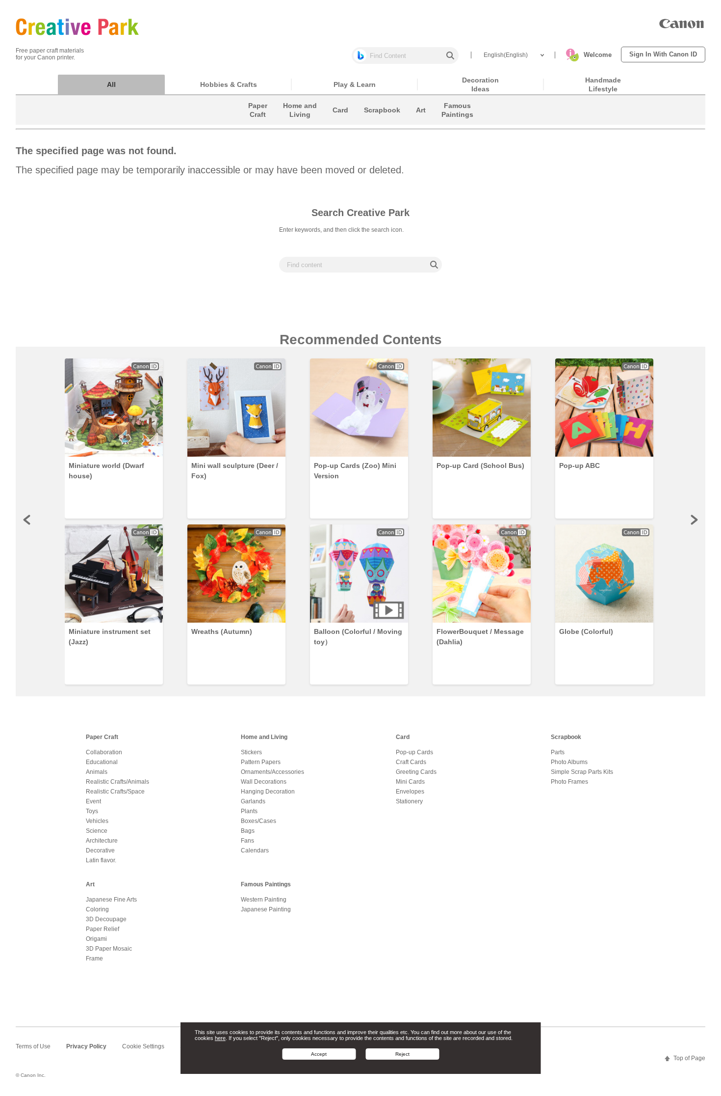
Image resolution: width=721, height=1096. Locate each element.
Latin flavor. (101, 860)
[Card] (340, 122)
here (220, 1038)
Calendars (255, 850)
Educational (102, 762)
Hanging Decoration (268, 791)
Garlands (253, 801)
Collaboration (104, 752)
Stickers (251, 752)
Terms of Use (33, 1046)
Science (96, 830)
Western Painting (263, 899)
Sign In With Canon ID (663, 54)
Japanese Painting (266, 909)
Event (93, 801)
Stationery (409, 801)
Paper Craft (102, 737)
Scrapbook (566, 737)
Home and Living (264, 737)
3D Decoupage (106, 919)
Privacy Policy (86, 1046)
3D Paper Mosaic (109, 948)
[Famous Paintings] (457, 122)
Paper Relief (102, 929)
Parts (558, 752)
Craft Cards (411, 762)
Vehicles (97, 821)
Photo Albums (569, 762)
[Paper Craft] (257, 122)
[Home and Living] (300, 122)
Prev (27, 519)
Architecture (102, 840)
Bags (248, 830)
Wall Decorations (263, 781)
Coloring (97, 909)
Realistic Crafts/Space (115, 791)
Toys (92, 811)
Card (403, 737)
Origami (96, 938)
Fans (247, 840)
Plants (249, 811)
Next (693, 519)
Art (90, 884)
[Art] (421, 122)
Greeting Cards (416, 771)
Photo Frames (569, 781)
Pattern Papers (261, 762)
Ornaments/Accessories (272, 771)
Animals (96, 771)
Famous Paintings (266, 884)
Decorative (100, 850)
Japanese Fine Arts (111, 899)
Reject (402, 1054)
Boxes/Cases (258, 821)
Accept (319, 1054)
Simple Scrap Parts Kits (582, 771)
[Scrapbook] (382, 122)
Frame (94, 958)
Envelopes (410, 791)
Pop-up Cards (414, 752)
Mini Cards (410, 781)
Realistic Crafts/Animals (117, 781)
